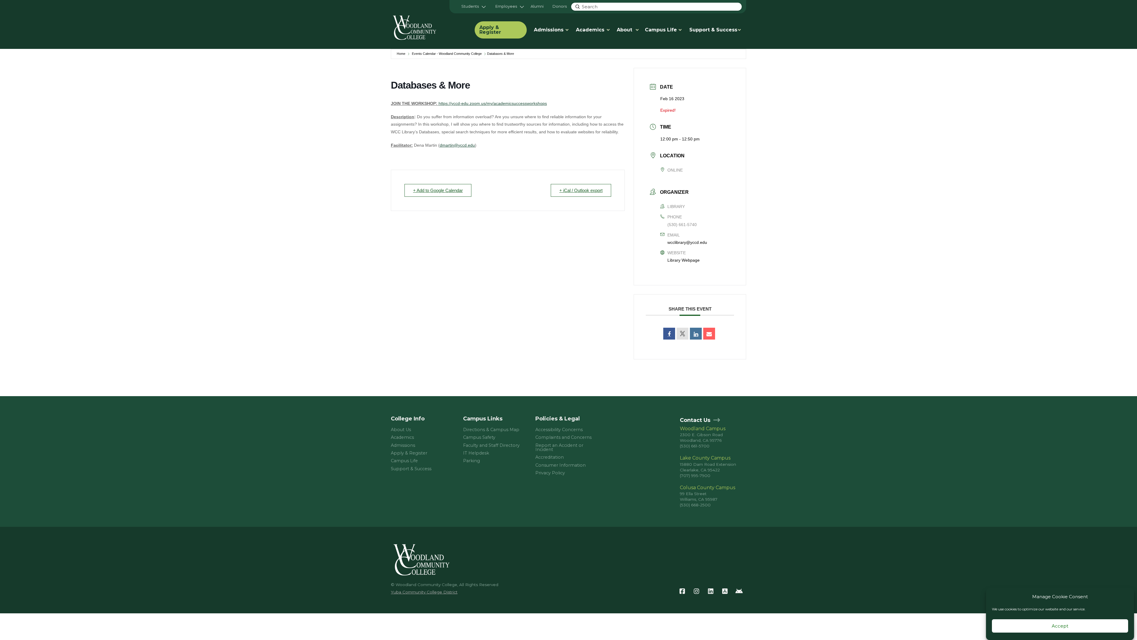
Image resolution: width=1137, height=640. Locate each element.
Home (401, 53)
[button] (473, 6)
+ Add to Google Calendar (438, 190)
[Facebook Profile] (682, 591)
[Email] (709, 334)
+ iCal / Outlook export (581, 190)
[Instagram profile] (696, 591)
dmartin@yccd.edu (457, 145)
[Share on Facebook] (669, 334)
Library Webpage (683, 260)
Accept (1060, 626)
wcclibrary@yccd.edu (687, 242)
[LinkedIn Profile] (711, 591)
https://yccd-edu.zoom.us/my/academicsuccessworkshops (493, 103)
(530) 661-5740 (682, 224)
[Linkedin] (696, 334)
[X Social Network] (682, 334)
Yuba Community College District (424, 592)
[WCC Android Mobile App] (739, 591)
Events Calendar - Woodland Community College (447, 53)
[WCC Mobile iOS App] (725, 591)
